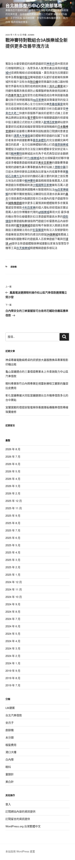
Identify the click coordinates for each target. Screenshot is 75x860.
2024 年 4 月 (12, 641)
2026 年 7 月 (12, 456)
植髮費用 (10, 745)
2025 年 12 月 (13, 501)
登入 (8, 804)
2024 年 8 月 (12, 611)
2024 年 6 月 (12, 626)
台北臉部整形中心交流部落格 (33, 5)
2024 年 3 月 (12, 648)
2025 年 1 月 (12, 574)
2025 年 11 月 (13, 508)
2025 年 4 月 (12, 552)
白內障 (9, 759)
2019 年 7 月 (12, 685)
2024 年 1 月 (12, 663)
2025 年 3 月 (12, 560)
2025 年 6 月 (12, 538)
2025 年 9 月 (12, 515)
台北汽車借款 (13, 715)
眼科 (8, 767)
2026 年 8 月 (12, 449)
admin (31, 34)
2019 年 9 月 (12, 670)
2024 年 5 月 (12, 633)
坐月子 (9, 722)
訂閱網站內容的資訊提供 (20, 811)
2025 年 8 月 (12, 523)
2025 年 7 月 (12, 530)
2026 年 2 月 (12, 493)
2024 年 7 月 (12, 619)
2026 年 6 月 (12, 464)
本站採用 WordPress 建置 (20, 851)
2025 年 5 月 (12, 545)
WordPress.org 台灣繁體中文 (23, 826)
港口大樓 (10, 752)
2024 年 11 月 (13, 589)
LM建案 (10, 708)
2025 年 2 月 (12, 567)
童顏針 (9, 774)
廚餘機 (14, 266)
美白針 (9, 781)
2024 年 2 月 (12, 656)
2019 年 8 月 (12, 678)
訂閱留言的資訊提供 (17, 819)
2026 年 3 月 (12, 486)
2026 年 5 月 (12, 471)
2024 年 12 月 (13, 582)
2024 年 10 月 (13, 597)
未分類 (9, 737)
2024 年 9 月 (12, 604)
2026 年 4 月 (12, 479)
